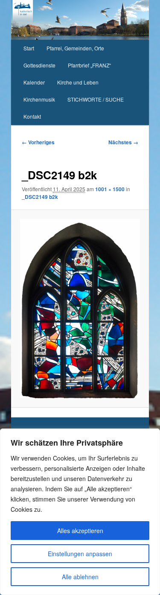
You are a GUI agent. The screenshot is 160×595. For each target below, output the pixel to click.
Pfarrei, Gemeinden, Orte (75, 48)
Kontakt (32, 116)
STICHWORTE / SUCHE (95, 99)
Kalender (34, 82)
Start (28, 48)
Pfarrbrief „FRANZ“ (89, 65)
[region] (80, 512)
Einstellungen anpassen (80, 553)
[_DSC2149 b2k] (80, 308)
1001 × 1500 (110, 189)
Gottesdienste (39, 65)
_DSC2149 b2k (40, 197)
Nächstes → (123, 142)
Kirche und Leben (78, 82)
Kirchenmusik (39, 99)
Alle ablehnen (80, 576)
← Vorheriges (38, 142)
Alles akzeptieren (80, 530)
